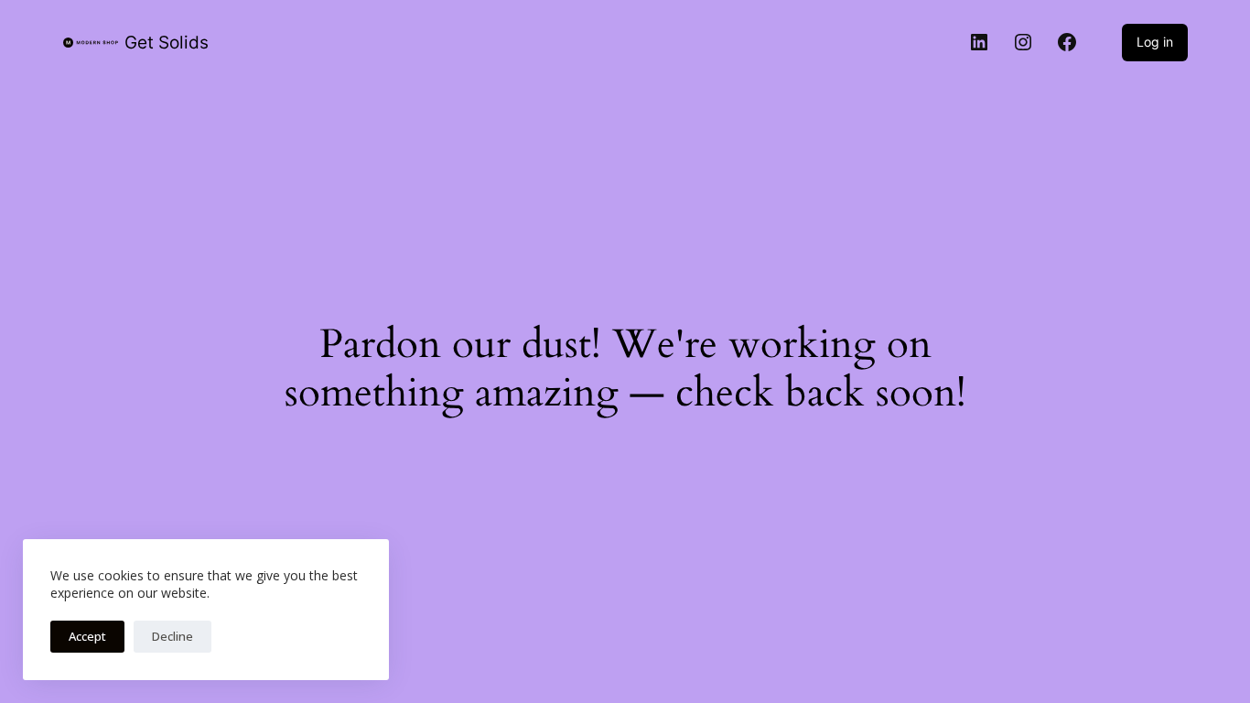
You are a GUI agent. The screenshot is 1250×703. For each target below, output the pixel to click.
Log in (1155, 41)
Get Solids (166, 42)
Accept (87, 636)
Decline (172, 636)
